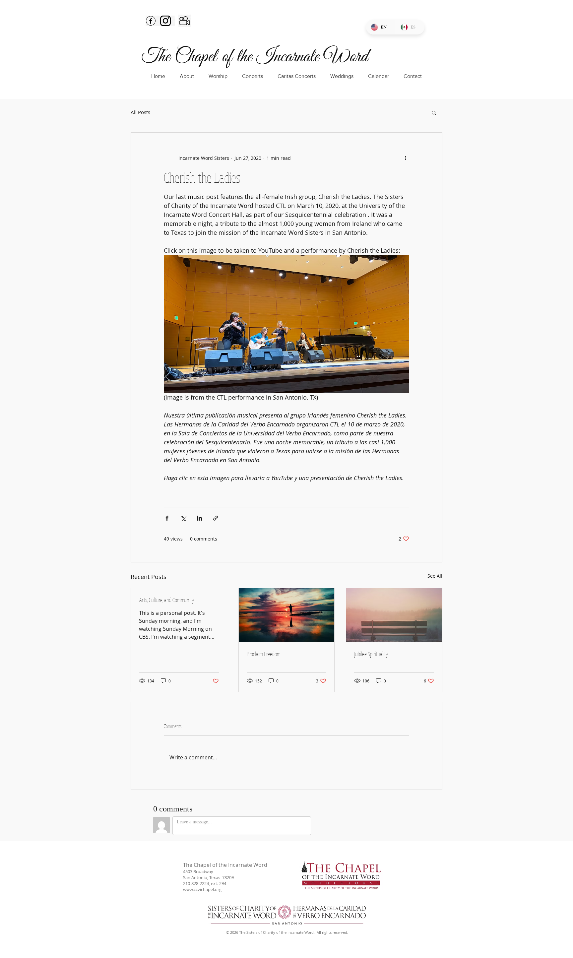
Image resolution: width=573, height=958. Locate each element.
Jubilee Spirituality (371, 654)
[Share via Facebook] (167, 518)
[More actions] (405, 158)
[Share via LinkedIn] (199, 518)
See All (434, 576)
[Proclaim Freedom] (287, 615)
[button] (434, 112)
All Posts (140, 112)
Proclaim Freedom (264, 654)
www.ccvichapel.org (202, 889)
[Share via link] (216, 518)
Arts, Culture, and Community (166, 600)
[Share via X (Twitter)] (183, 518)
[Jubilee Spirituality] (394, 615)
